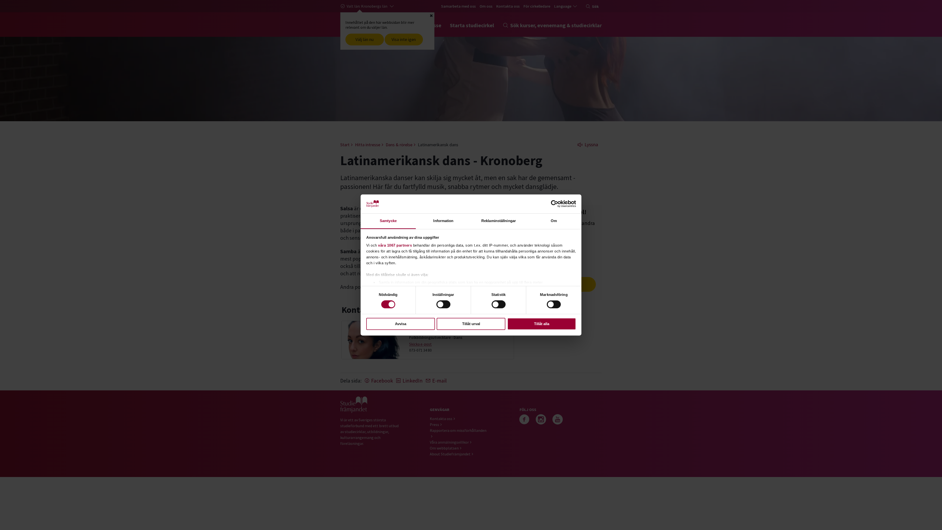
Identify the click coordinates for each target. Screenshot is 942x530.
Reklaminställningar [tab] (498, 221)
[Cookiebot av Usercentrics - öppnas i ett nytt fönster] (554, 204)
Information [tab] (443, 221)
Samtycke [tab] (388, 221)
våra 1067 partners (395, 245)
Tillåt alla (541, 324)
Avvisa (400, 324)
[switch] (443, 304)
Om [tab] (554, 221)
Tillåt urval (471, 324)
